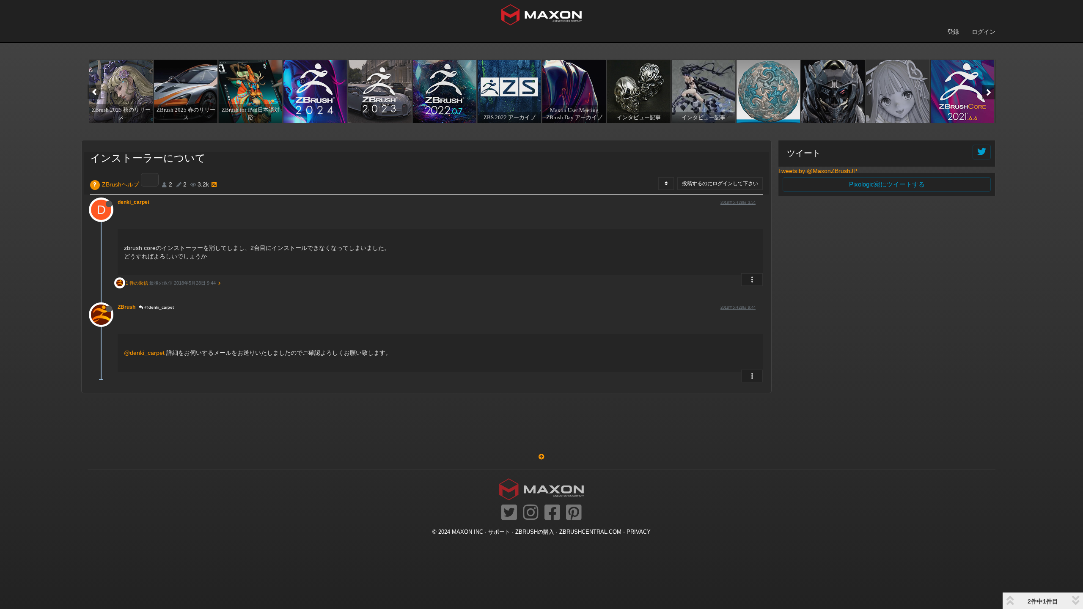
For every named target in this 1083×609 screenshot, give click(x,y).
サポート (499, 532)
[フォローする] (982, 152)
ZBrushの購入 (534, 532)
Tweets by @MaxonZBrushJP (817, 170)
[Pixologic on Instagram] (531, 513)
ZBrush (126, 307)
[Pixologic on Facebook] (552, 513)
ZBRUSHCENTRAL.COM (590, 532)
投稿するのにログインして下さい (720, 184)
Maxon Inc (467, 532)
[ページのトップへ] (541, 456)
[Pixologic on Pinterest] (574, 513)
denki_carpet (133, 202)
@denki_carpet (158, 307)
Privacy (639, 532)
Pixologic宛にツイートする (887, 184)
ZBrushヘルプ (120, 184)
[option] (120, 91)
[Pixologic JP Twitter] (509, 513)
